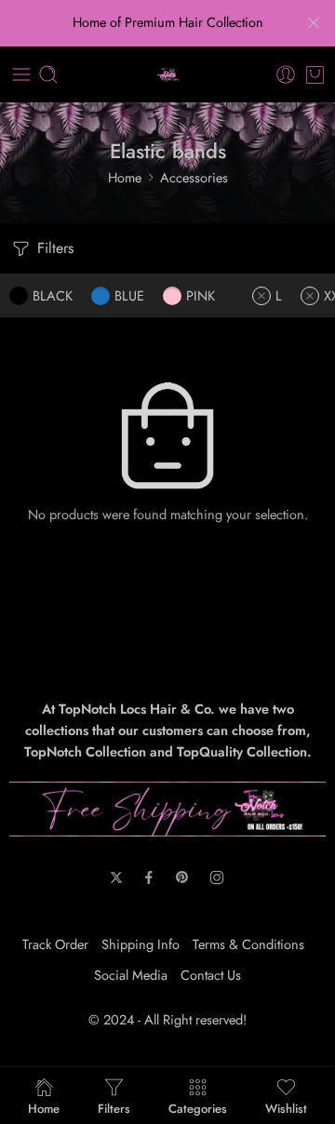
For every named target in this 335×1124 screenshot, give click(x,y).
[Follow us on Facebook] (148, 877)
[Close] (313, 23)
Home (124, 177)
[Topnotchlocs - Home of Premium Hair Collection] (168, 75)
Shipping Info (140, 944)
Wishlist (286, 1107)
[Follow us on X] (116, 877)
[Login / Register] (286, 74)
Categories (197, 1107)
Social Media (131, 974)
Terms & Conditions (248, 944)
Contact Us (211, 974)
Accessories (194, 177)
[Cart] (315, 74)
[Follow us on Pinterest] (182, 877)
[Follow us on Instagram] (216, 877)
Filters (53, 248)
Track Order (55, 944)
